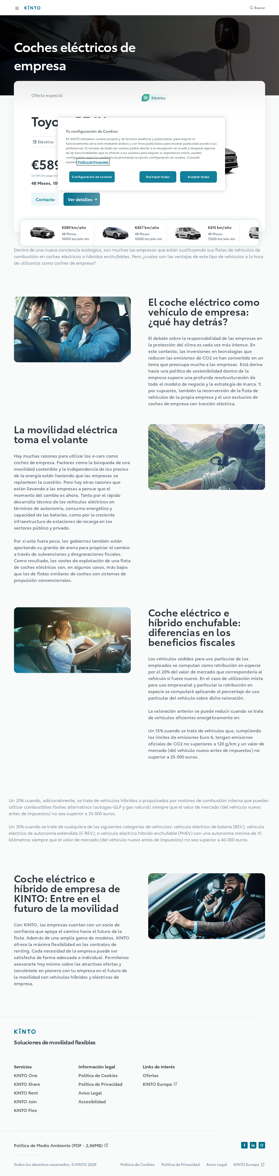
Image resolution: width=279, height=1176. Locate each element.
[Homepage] (25, 1031)
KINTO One (25, 1075)
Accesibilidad (92, 1101)
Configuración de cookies (92, 176)
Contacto (45, 199)
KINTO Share (27, 1084)
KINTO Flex (25, 1110)
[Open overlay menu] (17, 8)
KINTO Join (25, 1101)
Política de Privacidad (100, 1084)
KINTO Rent (26, 1092)
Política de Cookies (98, 1075)
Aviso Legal (90, 1092)
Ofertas (151, 1075)
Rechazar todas (157, 176)
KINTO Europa (161, 1084)
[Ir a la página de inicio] (32, 7)
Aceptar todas (198, 176)
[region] (141, 154)
